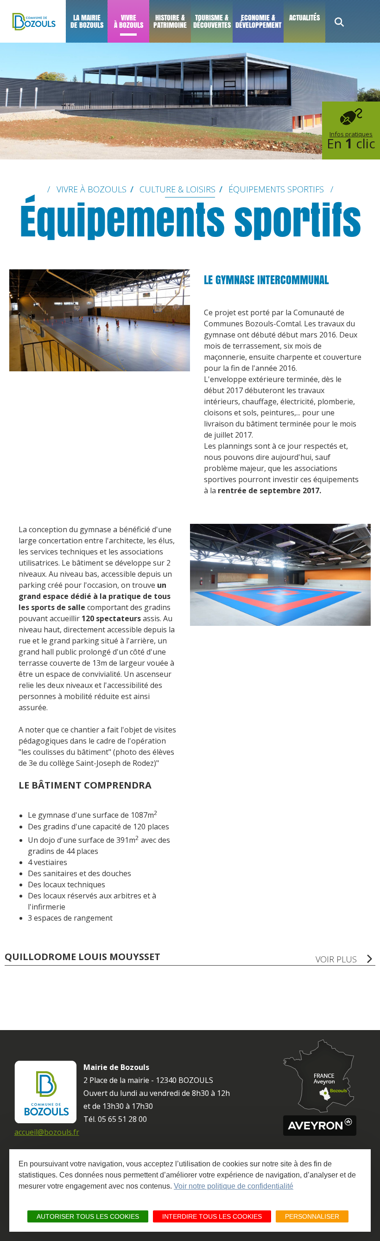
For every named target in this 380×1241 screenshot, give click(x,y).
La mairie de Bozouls (86, 21)
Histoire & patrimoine (170, 21)
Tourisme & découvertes (212, 21)
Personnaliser (312, 1216)
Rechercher (339, 23)
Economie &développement (258, 21)
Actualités (304, 17)
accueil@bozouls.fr (46, 1132)
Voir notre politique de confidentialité (233, 1186)
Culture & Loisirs (177, 189)
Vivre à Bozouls (128, 21)
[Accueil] (33, 21)
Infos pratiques (351, 141)
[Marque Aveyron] (319, 1125)
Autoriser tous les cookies (88, 1216)
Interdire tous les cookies (212, 1216)
